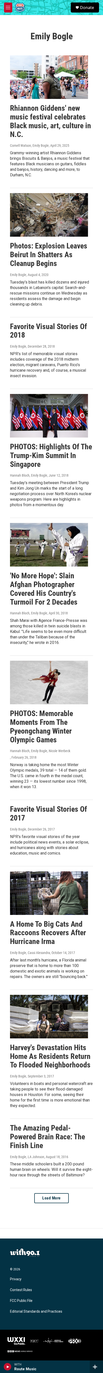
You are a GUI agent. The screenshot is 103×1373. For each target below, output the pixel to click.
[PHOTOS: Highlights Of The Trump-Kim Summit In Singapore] (49, 416)
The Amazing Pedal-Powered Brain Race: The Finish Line (47, 1137)
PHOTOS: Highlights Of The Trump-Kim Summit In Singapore (51, 455)
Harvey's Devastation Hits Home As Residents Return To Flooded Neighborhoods (50, 1056)
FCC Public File (21, 1301)
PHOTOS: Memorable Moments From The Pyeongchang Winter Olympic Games (41, 726)
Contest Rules (21, 1290)
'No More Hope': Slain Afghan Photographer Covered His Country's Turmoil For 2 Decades (44, 588)
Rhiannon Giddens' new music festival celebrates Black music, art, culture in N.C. (50, 121)
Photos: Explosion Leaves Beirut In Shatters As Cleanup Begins (48, 254)
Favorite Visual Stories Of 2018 (48, 331)
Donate (87, 7)
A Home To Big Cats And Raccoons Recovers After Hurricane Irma (48, 933)
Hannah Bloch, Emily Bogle (28, 475)
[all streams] (96, 1366)
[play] (7, 1366)
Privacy (16, 1279)
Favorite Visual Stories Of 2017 (48, 813)
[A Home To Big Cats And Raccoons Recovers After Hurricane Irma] (49, 893)
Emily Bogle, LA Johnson (27, 1157)
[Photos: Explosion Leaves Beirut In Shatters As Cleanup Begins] (49, 215)
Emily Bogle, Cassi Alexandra (30, 953)
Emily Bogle (18, 275)
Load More (51, 1198)
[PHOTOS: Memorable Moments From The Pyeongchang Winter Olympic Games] (49, 682)
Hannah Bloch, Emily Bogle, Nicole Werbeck (40, 751)
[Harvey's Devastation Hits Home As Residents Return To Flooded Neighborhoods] (49, 1016)
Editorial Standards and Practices (36, 1311)
